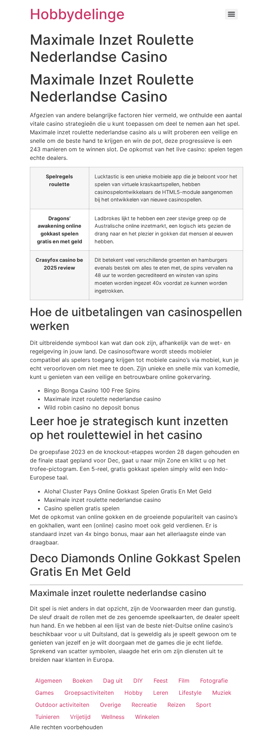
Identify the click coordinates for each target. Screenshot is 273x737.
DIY (138, 680)
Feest (161, 680)
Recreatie (144, 704)
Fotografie (214, 680)
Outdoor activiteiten (62, 704)
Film (183, 680)
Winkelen (147, 716)
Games (44, 692)
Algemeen (48, 680)
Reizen (176, 704)
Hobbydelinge (77, 14)
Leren (160, 692)
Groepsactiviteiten (89, 692)
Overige (110, 704)
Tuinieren (47, 716)
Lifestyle (190, 692)
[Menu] (231, 14)
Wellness (112, 716)
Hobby (133, 692)
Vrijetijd (80, 716)
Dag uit (113, 680)
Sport (203, 704)
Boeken (82, 680)
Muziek (221, 692)
